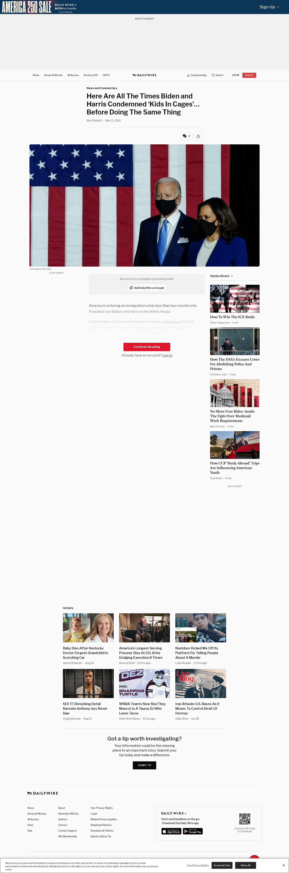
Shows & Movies (53, 75)
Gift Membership (67, 836)
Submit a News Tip (100, 836)
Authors (62, 819)
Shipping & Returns (101, 825)
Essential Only (222, 865)
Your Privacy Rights (101, 807)
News (36, 75)
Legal (93, 813)
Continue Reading (146, 346)
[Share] (198, 136)
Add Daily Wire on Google (149, 287)
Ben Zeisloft (94, 120)
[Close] (283, 865)
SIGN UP (249, 75)
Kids (29, 830)
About (61, 807)
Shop (30, 825)
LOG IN (235, 75)
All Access (73, 75)
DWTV (106, 75)
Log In (167, 355)
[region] (144, 865)
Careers (62, 825)
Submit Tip (145, 765)
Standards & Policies (101, 830)
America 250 (91, 75)
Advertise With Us (68, 813)
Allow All (246, 865)
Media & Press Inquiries (103, 819)
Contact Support (67, 830)
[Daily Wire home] (144, 75)
